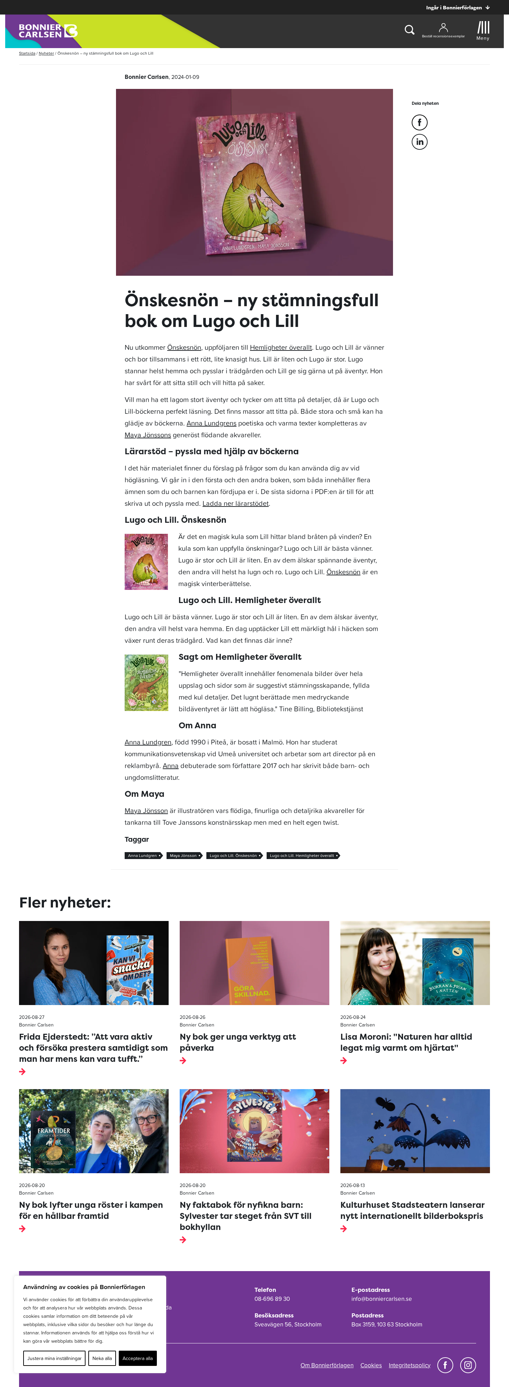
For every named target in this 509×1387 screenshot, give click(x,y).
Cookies (371, 1365)
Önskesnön (184, 347)
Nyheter (46, 53)
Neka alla (102, 1358)
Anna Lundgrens (211, 423)
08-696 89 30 (272, 1298)
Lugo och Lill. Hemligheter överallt (302, 855)
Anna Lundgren (148, 742)
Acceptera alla (138, 1358)
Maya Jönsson (146, 810)
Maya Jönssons (148, 435)
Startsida (27, 53)
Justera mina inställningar (54, 1358)
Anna (171, 765)
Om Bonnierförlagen (327, 1365)
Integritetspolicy (409, 1365)
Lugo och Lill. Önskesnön (233, 855)
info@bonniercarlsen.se (381, 1298)
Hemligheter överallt (281, 347)
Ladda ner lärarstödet (236, 503)
